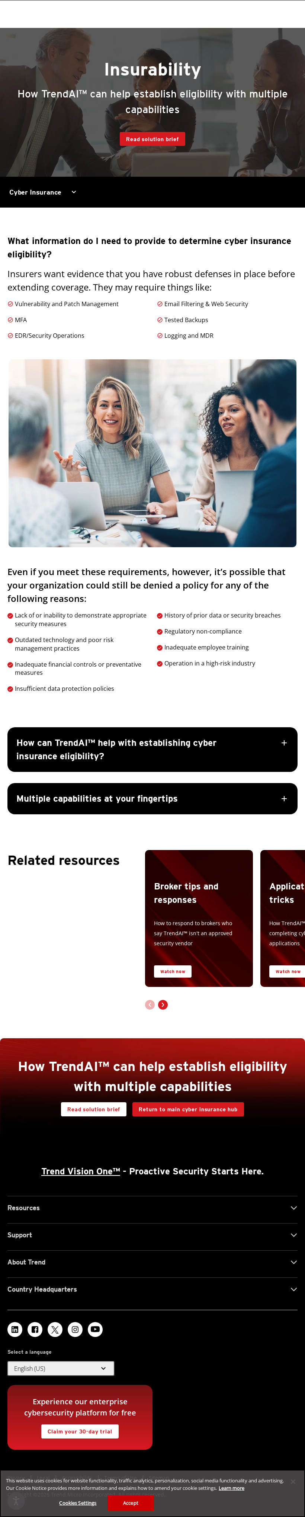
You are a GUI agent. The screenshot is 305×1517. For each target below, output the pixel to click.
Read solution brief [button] (152, 139)
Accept (130, 1503)
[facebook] (35, 1329)
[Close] (293, 1481)
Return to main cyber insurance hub (188, 1109)
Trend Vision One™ (80, 1171)
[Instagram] (75, 1329)
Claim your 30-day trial (76, 1429)
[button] (152, 770)
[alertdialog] (152, 1493)
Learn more (231, 1488)
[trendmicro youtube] (95, 1329)
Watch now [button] (172, 971)
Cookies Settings (77, 1503)
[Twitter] (55, 1329)
